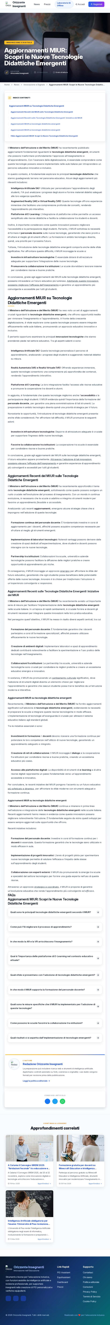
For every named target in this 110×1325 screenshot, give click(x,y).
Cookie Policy (89, 1301)
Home (7, 85)
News (37, 4)
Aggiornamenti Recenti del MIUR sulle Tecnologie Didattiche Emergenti (42, 112)
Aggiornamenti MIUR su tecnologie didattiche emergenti (35, 124)
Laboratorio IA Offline (64, 4)
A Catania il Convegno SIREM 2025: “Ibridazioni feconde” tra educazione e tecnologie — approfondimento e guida (28, 1168)
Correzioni (88, 1287)
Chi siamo (87, 1277)
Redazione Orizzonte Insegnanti (43, 1064)
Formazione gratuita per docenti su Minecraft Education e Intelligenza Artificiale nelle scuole (77, 1168)
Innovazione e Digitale (19, 42)
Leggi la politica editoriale (35, 1081)
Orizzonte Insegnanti (19, 73)
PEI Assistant (63, 1272)
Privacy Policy (90, 1291)
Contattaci (88, 1272)
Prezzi (47, 4)
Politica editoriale (91, 1282)
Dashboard (62, 1282)
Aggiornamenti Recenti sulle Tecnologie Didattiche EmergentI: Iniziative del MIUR (46, 118)
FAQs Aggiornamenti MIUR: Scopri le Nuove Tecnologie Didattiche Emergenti (44, 136)
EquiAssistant (63, 1277)
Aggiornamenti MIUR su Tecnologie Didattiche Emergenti (36, 106)
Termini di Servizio (91, 1296)
